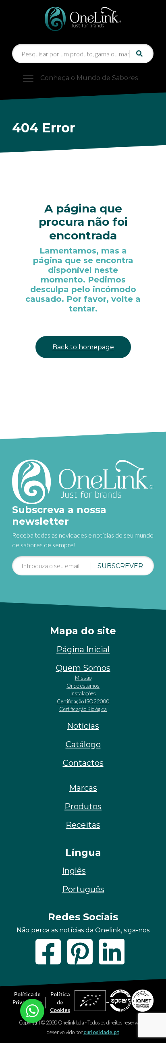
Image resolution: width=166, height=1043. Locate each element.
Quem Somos (83, 668)
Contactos (83, 763)
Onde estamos (83, 685)
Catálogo (83, 744)
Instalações (83, 693)
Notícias (83, 726)
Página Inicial (83, 649)
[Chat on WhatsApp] (32, 1010)
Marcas (83, 788)
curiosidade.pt (101, 1032)
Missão (83, 677)
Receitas (83, 825)
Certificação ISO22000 (83, 701)
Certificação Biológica (83, 709)
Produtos (83, 806)
